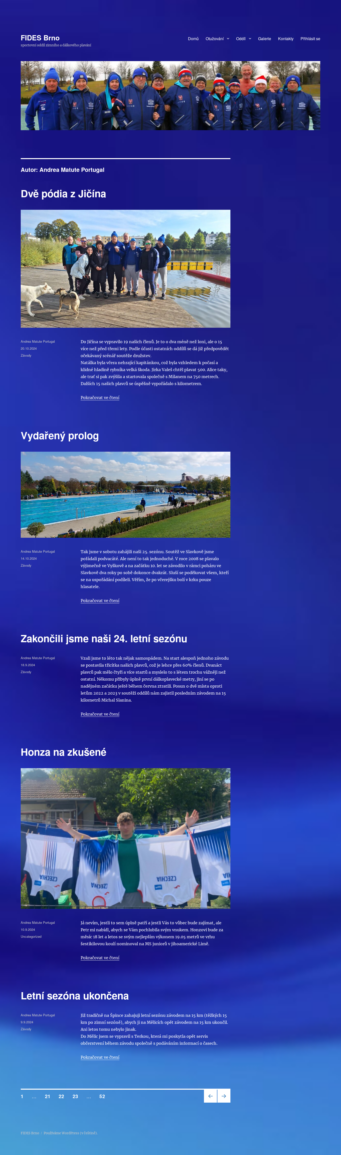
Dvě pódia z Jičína (63, 193)
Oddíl (241, 38)
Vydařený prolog (60, 435)
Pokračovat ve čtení (100, 397)
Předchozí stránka (209, 1102)
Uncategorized (31, 936)
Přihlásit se (310, 38)
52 (104, 1096)
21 (49, 1096)
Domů (193, 38)
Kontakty (286, 38)
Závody (26, 355)
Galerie (264, 38)
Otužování (215, 38)
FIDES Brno (40, 37)
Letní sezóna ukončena (75, 995)
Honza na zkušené (63, 751)
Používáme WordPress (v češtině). (71, 1133)
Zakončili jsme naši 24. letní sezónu (104, 638)
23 (77, 1096)
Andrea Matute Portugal (38, 341)
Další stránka (222, 1102)
